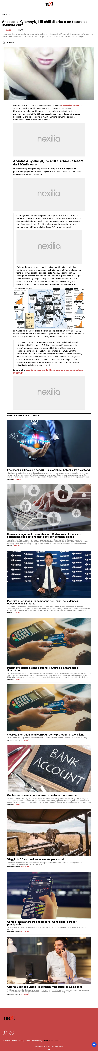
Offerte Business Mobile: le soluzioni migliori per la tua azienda (44, 987)
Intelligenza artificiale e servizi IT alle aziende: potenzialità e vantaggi (48, 470)
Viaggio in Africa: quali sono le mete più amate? (35, 859)
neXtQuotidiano (8, 30)
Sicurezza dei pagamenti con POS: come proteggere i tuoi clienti (45, 734)
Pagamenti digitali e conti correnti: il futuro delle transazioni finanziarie (43, 669)
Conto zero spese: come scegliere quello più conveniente (42, 795)
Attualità (6, 14)
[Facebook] (3, 1031)
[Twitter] (10, 1031)
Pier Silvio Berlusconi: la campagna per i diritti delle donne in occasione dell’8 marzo (43, 602)
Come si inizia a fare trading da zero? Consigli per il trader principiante (42, 923)
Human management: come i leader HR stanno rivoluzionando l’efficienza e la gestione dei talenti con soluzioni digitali (44, 535)
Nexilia (10, 479)
